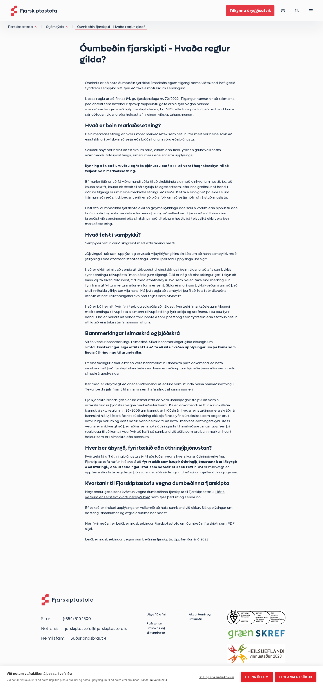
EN (296, 11)
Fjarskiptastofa (20, 27)
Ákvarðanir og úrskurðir (200, 617)
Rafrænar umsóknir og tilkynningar (156, 628)
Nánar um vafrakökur (153, 680)
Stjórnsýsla (55, 27)
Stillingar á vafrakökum (216, 677)
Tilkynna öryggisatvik (250, 10)
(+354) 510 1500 (77, 619)
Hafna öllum (256, 677)
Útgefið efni (156, 614)
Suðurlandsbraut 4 (88, 638)
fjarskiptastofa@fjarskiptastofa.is (95, 628)
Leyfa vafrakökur (295, 677)
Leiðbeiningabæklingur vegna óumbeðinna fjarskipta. (129, 539)
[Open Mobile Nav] (310, 10)
